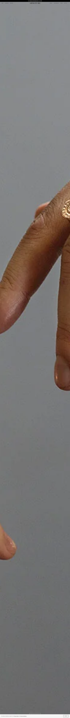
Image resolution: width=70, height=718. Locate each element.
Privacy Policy (16, 716)
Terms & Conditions (23, 716)
